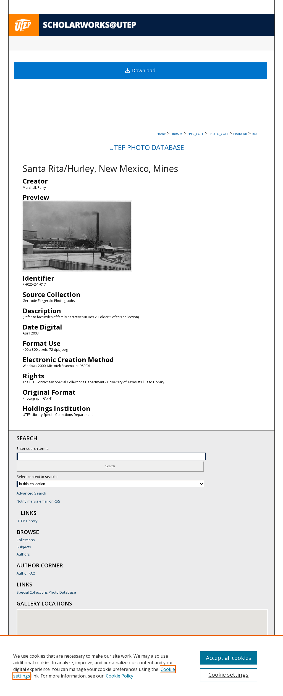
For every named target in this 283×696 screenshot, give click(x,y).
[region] (141, 665)
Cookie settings (228, 674)
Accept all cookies (228, 658)
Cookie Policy (119, 676)
